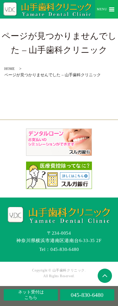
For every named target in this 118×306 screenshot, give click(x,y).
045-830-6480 (87, 295)
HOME (9, 69)
